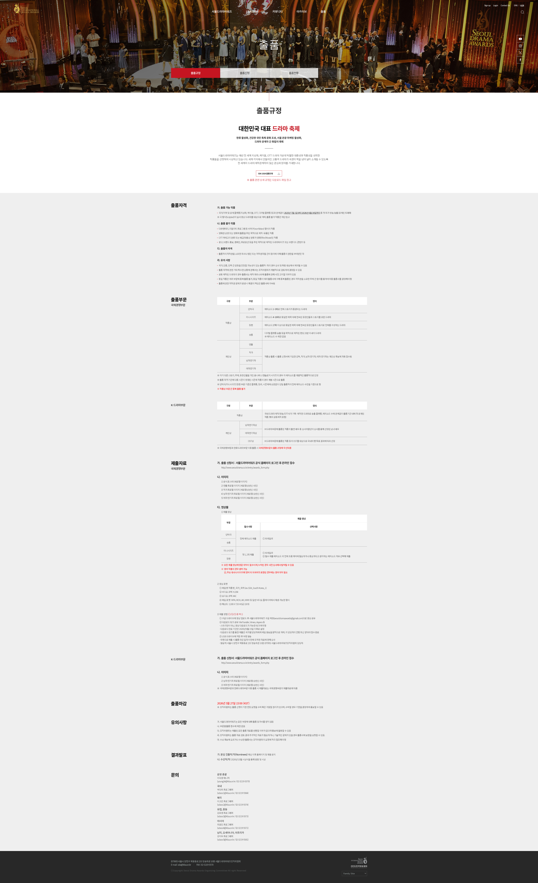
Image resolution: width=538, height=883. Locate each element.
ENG (516, 5)
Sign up (487, 5)
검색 (522, 12)
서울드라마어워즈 (222, 11)
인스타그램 (520, 45)
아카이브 (302, 11)
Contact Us (505, 5)
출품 (323, 11)
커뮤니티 (278, 11)
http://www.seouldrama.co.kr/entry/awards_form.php (245, 467)
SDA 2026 (252, 11)
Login (495, 5)
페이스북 (520, 59)
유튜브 (520, 38)
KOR (522, 5)
